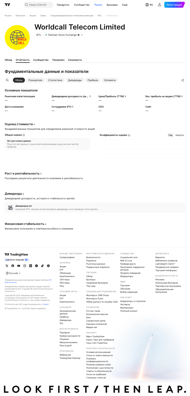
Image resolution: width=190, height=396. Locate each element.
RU (151, 4)
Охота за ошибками (96, 374)
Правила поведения (130, 273)
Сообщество (82, 4)
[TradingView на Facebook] (13, 266)
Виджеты (160, 257)
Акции (63, 266)
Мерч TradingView (95, 336)
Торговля (125, 285)
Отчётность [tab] (23, 59)
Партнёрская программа (168, 286)
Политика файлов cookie (98, 364)
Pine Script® (66, 345)
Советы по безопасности (98, 371)
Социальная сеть (129, 257)
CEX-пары (65, 279)
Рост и (22, 173)
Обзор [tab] (8, 59)
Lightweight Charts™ (165, 264)
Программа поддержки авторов (132, 268)
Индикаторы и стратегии (132, 301)
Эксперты (125, 304)
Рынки (98, 4)
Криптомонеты (67, 276)
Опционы (64, 339)
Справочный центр (96, 320)
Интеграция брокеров (166, 282)
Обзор (89, 276)
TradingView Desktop (70, 358)
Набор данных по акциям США (102, 301)
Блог (88, 317)
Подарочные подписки (97, 267)
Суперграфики (67, 257)
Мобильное (65, 354)
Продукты (63, 4)
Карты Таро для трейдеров (100, 339)
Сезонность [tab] (75, 59)
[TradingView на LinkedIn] (30, 266)
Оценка (19, 124)
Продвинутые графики (166, 267)
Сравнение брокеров (97, 282)
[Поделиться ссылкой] (182, 80)
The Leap (90, 286)
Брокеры (112, 4)
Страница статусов (96, 377)
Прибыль (64, 317)
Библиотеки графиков (166, 260)
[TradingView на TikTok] (42, 266)
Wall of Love (126, 260)
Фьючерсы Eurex (94, 298)
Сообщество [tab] (41, 59)
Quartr (46, 304)
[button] (71, 5)
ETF (61, 269)
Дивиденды (66, 320)
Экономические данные (68, 312)
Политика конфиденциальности (97, 360)
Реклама (159, 279)
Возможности (93, 257)
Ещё (124, 4)
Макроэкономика (68, 342)
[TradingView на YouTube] (19, 266)
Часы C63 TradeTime (96, 343)
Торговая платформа (166, 270)
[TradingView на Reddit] (48, 266)
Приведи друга (128, 264)
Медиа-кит (91, 327)
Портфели (65, 332)
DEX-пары (65, 282)
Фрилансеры (126, 307)
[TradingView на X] (7, 266)
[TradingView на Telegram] (36, 266)
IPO (61, 323)
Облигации (65, 273)
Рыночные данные (95, 264)
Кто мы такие (93, 311)
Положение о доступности (99, 368)
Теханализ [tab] (58, 59)
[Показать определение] (23, 135)
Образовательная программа (164, 290)
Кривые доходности (70, 336)
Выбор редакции (128, 292)
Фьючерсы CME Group (97, 295)
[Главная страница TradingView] (7, 5)
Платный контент (128, 311)
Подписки (91, 260)
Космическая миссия (97, 314)
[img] (78, 34)
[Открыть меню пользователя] (160, 5)
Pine (62, 286)
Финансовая (24, 224)
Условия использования (98, 352)
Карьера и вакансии (96, 324)
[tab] (19, 80)
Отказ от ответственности (99, 355)
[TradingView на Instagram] (25, 266)
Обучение (125, 288)
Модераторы (126, 276)
